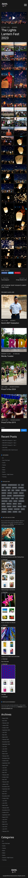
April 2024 (4, 751)
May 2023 (4, 772)
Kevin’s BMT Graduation (10, 323)
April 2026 (4, 720)
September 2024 (6, 744)
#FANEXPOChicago (12, 484)
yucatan (15, 511)
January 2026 (5, 725)
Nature (3, 469)
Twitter (11, 272)
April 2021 (4, 793)
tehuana (4, 511)
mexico (14, 503)
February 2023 (5, 774)
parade (19, 506)
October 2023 (5, 760)
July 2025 (4, 732)
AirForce (14, 487)
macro (15, 501)
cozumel (9, 495)
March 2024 (5, 753)
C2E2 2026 (4, 447)
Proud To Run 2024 (8, 389)
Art (3, 458)
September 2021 (6, 789)
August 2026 (5, 718)
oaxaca (9, 506)
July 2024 (4, 746)
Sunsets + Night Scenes (7, 474)
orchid (14, 506)
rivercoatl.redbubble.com (7, 708)
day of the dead (5, 498)
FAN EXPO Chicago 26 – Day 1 (9, 445)
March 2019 (5, 824)
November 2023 (6, 758)
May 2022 (4, 779)
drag (12, 498)
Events (15, 27)
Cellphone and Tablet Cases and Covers (10, 656)
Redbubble (20, 706)
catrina (17, 490)
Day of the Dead (6, 460)
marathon (21, 501)
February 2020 (5, 807)
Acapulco (8, 487)
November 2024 (6, 741)
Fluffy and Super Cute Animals (8, 589)
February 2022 (5, 782)
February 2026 (5, 723)
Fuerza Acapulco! (5, 280)
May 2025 (4, 734)
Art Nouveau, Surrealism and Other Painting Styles (12, 557)
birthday (4, 490)
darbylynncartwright (18, 495)
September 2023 (6, 763)
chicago (10, 493)
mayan (3, 503)
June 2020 (4, 803)
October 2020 (5, 798)
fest (17, 498)
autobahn (21, 487)
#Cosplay (4, 484)
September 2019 (6, 814)
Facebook (4, 272)
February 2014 (5, 831)
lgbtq (10, 501)
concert (15, 493)
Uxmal (9, 511)
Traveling (17, 353)
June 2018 (4, 826)
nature (3, 506)
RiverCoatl (5, 559)
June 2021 (4, 791)
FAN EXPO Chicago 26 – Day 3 (9, 440)
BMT (9, 490)
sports (22, 509)
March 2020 (5, 805)
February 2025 (5, 739)
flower (21, 498)
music (19, 503)
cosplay (21, 493)
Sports (17, 386)
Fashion (4, 465)
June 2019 (4, 819)
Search (2, 427)
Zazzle (11, 524)
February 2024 (5, 756)
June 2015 (4, 829)
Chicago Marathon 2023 (21, 280)
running (10, 509)
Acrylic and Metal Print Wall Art (8, 622)
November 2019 (6, 810)
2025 (3, 487)
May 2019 (4, 822)
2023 (22, 484)
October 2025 (5, 727)
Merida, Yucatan (7, 356)
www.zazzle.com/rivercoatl (7, 525)
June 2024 (4, 749)
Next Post (22, 278)
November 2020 (6, 796)
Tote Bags (3, 694)
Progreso (4, 509)
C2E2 (13, 490)
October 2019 (5, 812)
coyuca (3, 495)
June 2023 (4, 770)
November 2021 (6, 786)
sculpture (16, 509)
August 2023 (5, 765)
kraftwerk (4, 501)
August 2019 (5, 817)
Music (3, 467)
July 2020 (4, 800)
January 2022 (5, 784)
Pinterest (17, 272)
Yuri (20, 511)
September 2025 (6, 730)
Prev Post (5, 278)
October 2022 (5, 777)
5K (19, 484)
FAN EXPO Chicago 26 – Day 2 (9, 442)
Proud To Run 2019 (8, 422)
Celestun (23, 490)
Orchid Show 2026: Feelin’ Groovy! (10, 450)
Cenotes (4, 493)
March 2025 (5, 737)
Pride (24, 506)
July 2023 (4, 767)
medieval (9, 503)
